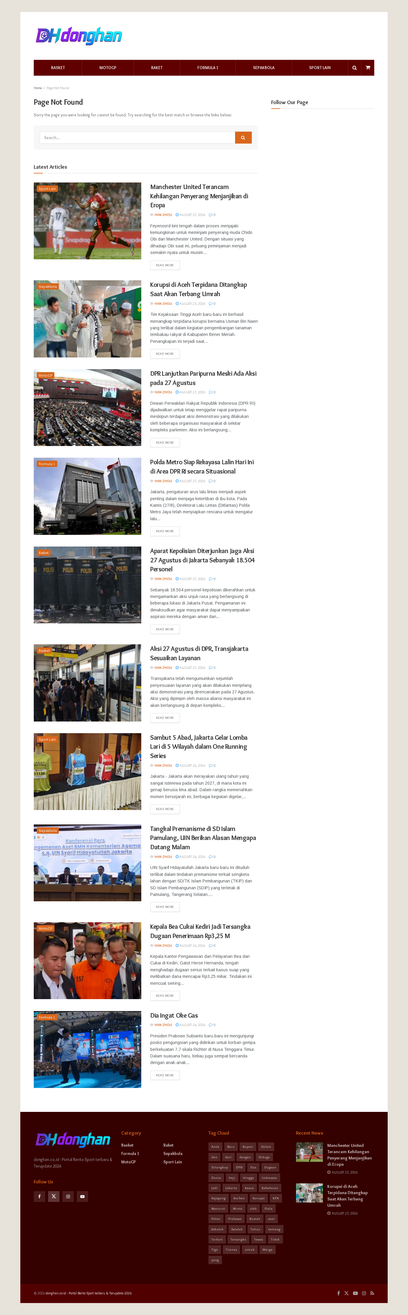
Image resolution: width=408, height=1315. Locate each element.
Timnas (231, 1249)
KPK (276, 1198)
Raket (156, 67)
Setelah (237, 1229)
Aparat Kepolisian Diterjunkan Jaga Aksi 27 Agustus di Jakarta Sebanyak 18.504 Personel (202, 560)
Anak (215, 1146)
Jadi (214, 1188)
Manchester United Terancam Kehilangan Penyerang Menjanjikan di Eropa (199, 196)
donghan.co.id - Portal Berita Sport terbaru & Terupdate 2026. (89, 1293)
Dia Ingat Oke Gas (174, 1015)
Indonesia (269, 1178)
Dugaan (270, 1167)
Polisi (215, 1219)
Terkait (217, 1239)
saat (271, 1219)
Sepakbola (263, 67)
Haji (232, 1178)
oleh (253, 1208)
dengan (245, 1157)
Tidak (275, 1239)
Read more (165, 265)
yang (215, 1260)
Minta (238, 1208)
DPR (239, 1167)
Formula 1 (207, 67)
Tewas (258, 1239)
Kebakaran (270, 1188)
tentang (274, 1229)
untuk (250, 1249)
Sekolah (217, 1229)
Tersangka (238, 1239)
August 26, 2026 (192, 765)
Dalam (266, 1146)
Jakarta (231, 1188)
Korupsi (259, 1198)
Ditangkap (219, 1167)
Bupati (248, 1146)
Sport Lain (320, 67)
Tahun (255, 1229)
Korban (239, 1198)
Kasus (249, 1188)
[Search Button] (243, 138)
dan (214, 1157)
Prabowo (235, 1219)
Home (38, 88)
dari (228, 1157)
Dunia (216, 1178)
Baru (231, 1146)
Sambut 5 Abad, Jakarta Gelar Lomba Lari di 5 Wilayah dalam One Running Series (199, 746)
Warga (268, 1249)
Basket (58, 67)
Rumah (254, 1219)
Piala (269, 1208)
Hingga (248, 1178)
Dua (253, 1167)
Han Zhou (163, 214)
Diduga (264, 1157)
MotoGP (107, 67)
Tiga (214, 1249)
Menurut (218, 1208)
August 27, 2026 (192, 214)
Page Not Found (58, 88)
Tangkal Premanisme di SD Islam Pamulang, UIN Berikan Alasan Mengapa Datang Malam (203, 838)
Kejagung (218, 1198)
